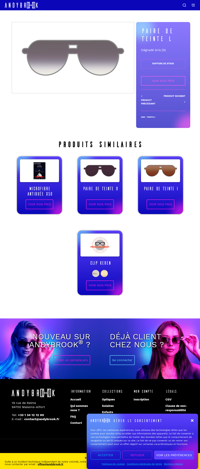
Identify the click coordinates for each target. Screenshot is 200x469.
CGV (168, 399)
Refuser (137, 455)
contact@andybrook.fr (41, 419)
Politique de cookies (113, 464)
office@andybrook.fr (50, 464)
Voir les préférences (174, 455)
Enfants (107, 412)
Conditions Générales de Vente (144, 464)
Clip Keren (100, 262)
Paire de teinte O (100, 188)
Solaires (108, 406)
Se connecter (122, 360)
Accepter (105, 455)
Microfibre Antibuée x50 (39, 190)
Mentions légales (173, 464)
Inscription (141, 399)
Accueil (75, 399)
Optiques (108, 399)
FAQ (73, 416)
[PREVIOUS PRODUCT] (152, 100)
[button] (192, 420)
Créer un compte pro (72, 360)
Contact (76, 423)
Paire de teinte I (160, 188)
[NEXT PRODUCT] (174, 99)
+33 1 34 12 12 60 (31, 415)
